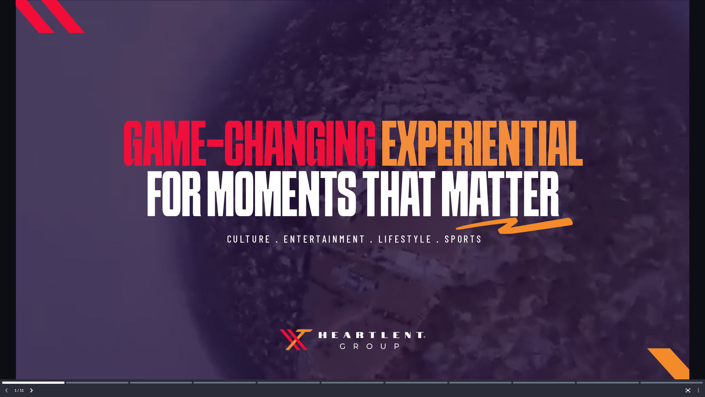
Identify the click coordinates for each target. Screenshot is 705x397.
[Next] (31, 390)
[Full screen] (688, 390)
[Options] (698, 390)
